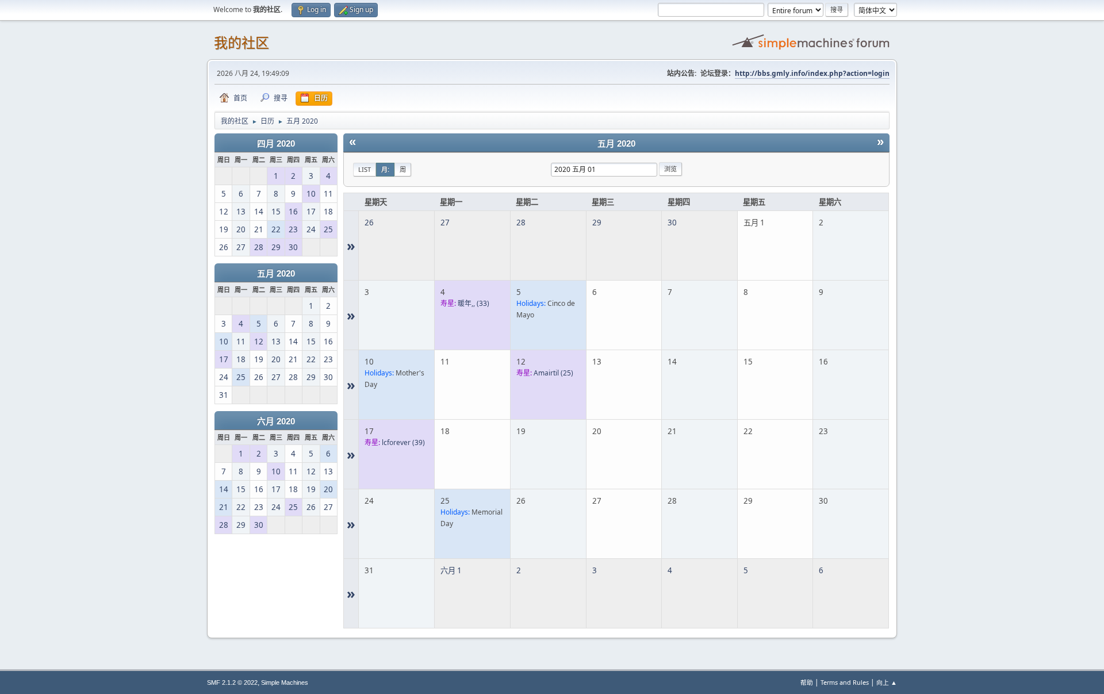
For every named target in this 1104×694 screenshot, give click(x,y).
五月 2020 (276, 273)
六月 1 (451, 570)
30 (672, 222)
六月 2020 (276, 421)
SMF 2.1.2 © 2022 (232, 682)
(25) (553, 373)
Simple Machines (284, 682)
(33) (473, 303)
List (364, 169)
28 (521, 222)
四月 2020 (276, 143)
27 (445, 222)
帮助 (806, 682)
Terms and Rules (845, 682)
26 (369, 222)
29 (596, 222)
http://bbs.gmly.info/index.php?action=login (812, 73)
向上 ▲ (886, 682)
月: (385, 169)
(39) (403, 442)
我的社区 (241, 43)
